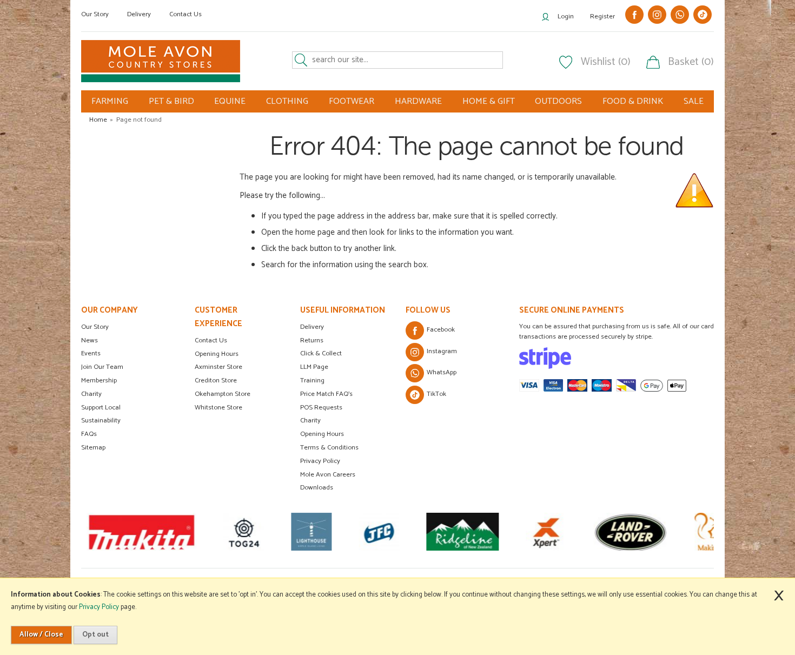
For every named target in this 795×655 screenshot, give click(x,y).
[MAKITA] (141, 532)
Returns (311, 340)
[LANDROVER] (630, 532)
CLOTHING (287, 101)
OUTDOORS (558, 101)
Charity (91, 394)
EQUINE (230, 101)
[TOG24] (243, 532)
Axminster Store (218, 367)
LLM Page (314, 367)
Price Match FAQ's (326, 394)
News (89, 340)
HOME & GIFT (488, 101)
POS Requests (321, 407)
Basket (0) (691, 62)
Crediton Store (216, 380)
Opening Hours (217, 354)
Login (566, 16)
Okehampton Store (222, 394)
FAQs (89, 434)
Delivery (139, 14)
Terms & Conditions (329, 447)
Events (91, 353)
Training (312, 380)
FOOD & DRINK (632, 101)
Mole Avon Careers (327, 474)
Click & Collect (321, 353)
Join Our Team (102, 367)
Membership (99, 380)
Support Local (101, 407)
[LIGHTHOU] (311, 532)
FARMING (109, 101)
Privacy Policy (320, 461)
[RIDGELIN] (462, 532)
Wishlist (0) (606, 62)
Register (602, 16)
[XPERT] (546, 532)
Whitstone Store (218, 407)
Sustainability (101, 420)
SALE (694, 101)
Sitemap (93, 447)
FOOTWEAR (351, 101)
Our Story (95, 14)
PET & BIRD (171, 101)
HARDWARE (418, 101)
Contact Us (185, 14)
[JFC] (379, 532)
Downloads (316, 487)
